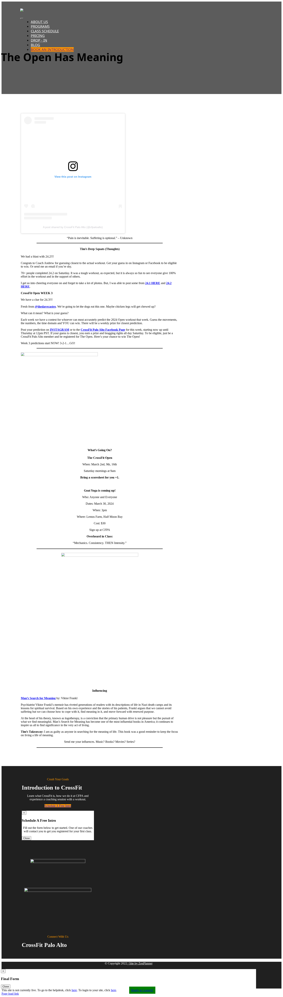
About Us (39, 21)
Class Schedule (45, 31)
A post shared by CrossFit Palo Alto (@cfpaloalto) (73, 227)
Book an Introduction (52, 49)
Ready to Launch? (142, 990)
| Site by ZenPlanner (139, 963)
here (74, 990)
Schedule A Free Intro (57, 805)
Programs (40, 26)
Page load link (10, 993)
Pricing (38, 35)
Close (26, 838)
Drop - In (39, 40)
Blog (35, 45)
